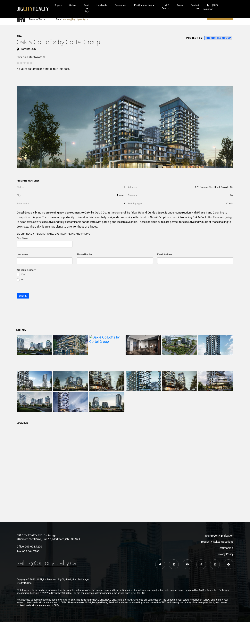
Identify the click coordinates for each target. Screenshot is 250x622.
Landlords (101, 5)
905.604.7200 (33, 546)
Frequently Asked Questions (216, 541)
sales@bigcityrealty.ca (47, 563)
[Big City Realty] (33, 9)
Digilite (27, 583)
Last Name (22, 254)
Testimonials (225, 547)
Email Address (164, 254)
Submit (23, 295)
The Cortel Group (218, 38)
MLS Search (165, 7)
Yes (23, 274)
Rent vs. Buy (86, 8)
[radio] (18, 63)
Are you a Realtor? (26, 270)
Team (180, 5)
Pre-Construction (143, 5)
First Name (22, 238)
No (22, 279)
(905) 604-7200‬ (210, 7)
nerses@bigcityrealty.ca (75, 19)
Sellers (72, 5)
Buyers (58, 5)
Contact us (195, 7)
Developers (120, 5)
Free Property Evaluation (218, 535)
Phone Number (84, 254)
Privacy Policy (225, 554)
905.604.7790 (30, 551)
